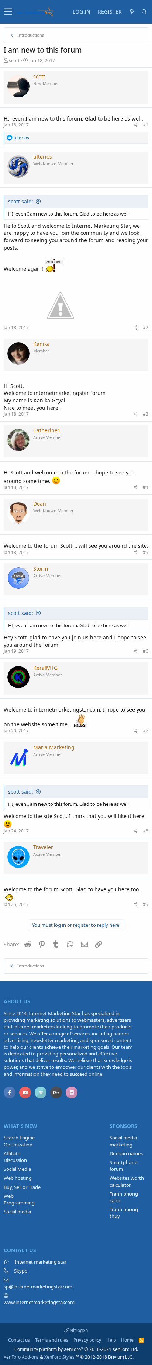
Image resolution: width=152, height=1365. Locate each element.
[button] (8, 12)
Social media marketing (123, 1141)
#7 (145, 730)
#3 (145, 414)
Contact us (19, 1340)
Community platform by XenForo (76, 1349)
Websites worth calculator (127, 1181)
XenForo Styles (59, 1357)
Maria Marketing (54, 747)
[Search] (144, 12)
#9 (145, 904)
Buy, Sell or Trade (22, 1187)
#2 (145, 327)
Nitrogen (78, 1330)
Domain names (126, 1153)
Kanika (41, 343)
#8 (145, 831)
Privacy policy (87, 1340)
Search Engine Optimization (19, 1141)
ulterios (42, 156)
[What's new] (131, 12)
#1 (145, 125)
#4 (145, 487)
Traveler (43, 847)
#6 (145, 651)
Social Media (17, 1169)
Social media (17, 1211)
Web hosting (18, 1178)
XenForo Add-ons (21, 1357)
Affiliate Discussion (15, 1156)
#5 (145, 552)
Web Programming (19, 1199)
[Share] (135, 125)
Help (111, 1340)
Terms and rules (51, 1340)
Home (127, 1340)
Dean (39, 503)
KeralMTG (45, 667)
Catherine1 (47, 430)
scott (14, 60)
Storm (40, 568)
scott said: (20, 201)
